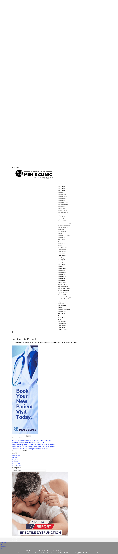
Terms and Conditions (94, 553)
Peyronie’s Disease (63, 210)
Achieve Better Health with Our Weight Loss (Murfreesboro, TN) (30, 449)
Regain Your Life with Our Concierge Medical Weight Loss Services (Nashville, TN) (35, 446)
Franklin (14, 540)
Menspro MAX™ (62, 198)
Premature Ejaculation (64, 225)
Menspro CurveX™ (63, 196)
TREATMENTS (62, 282)
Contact (60, 245)
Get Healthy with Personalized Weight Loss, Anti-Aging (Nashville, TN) (31, 440)
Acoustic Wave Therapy (64, 223)
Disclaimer (67, 553)
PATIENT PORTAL (63, 329)
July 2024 (14, 458)
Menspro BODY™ (62, 194)
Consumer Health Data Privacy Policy (45, 553)
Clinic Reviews (61, 239)
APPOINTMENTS (62, 321)
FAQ (59, 241)
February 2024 (16, 464)
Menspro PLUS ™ (62, 200)
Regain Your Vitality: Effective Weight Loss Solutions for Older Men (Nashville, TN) (35, 444)
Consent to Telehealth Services (26, 553)
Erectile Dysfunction (63, 217)
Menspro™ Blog (62, 237)
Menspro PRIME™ (63, 202)
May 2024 (15, 460)
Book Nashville (62, 249)
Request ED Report (63, 219)
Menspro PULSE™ (63, 204)
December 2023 (16, 466)
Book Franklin (61, 254)
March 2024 (15, 462)
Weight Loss (61, 229)
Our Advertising (62, 243)
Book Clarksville (62, 252)
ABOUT (60, 307)
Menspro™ (61, 266)
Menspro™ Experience (64, 235)
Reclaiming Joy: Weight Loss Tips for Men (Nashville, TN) (28, 442)
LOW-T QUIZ (61, 260)
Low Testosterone (63, 213)
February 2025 (16, 455)
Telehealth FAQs (83, 553)
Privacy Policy (74, 553)
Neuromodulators (63, 221)
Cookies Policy (59, 553)
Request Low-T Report (64, 215)
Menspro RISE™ (62, 206)
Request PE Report (63, 227)
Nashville (14, 538)
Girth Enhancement (63, 231)
